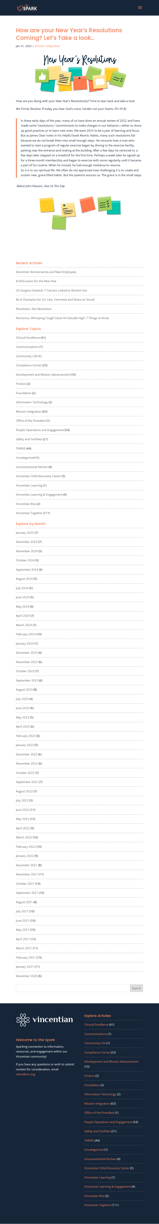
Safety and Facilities (29, 439)
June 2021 (22, 920)
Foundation (23, 393)
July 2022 (22, 800)
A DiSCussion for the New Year (36, 281)
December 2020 (26, 976)
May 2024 (22, 606)
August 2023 (24, 689)
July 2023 (22, 699)
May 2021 (22, 930)
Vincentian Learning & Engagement (39, 494)
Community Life (26, 356)
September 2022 (27, 782)
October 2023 (25, 671)
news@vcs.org (25, 1074)
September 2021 (27, 893)
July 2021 (22, 911)
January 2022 (25, 856)
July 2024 (22, 588)
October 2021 (25, 883)
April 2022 (23, 828)
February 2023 (26, 736)
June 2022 (22, 810)
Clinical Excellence (28, 337)
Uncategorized (25, 457)
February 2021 (26, 957)
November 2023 (27, 662)
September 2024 (27, 569)
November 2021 (27, 874)
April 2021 (23, 939)
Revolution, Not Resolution (34, 309)
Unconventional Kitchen (32, 467)
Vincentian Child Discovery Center (38, 476)
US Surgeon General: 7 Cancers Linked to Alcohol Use (51, 290)
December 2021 (26, 865)
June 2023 (22, 708)
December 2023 (26, 652)
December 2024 (26, 542)
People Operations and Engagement (40, 430)
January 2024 (25, 643)
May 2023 (22, 717)
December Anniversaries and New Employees (46, 272)
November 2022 (27, 763)
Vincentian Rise (26, 504)
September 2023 (27, 680)
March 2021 (24, 948)
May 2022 (22, 819)
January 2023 (25, 745)
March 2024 (24, 625)
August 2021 (24, 902)
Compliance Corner (28, 365)
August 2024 (24, 579)
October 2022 (25, 773)
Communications (27, 347)
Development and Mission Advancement (43, 374)
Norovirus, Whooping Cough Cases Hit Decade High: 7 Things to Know (62, 318)
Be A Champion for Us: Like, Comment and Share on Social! (55, 299)
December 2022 (26, 754)
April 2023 (23, 726)
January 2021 (25, 967)
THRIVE (20, 448)
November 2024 (27, 551)
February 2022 (26, 847)
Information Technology (32, 402)
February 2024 (26, 634)
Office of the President (31, 421)
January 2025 (25, 533)
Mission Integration (47, 46)
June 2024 (22, 597)
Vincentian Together (29, 513)
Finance (21, 384)
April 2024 (23, 616)
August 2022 (24, 791)
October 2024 (25, 560)
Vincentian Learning (29, 485)
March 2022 (24, 837)
